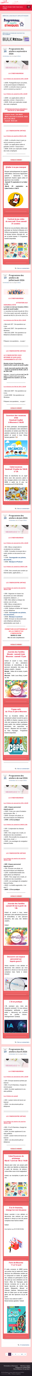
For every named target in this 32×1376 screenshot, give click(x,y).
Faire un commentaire (23, 268)
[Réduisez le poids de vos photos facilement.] (16, 39)
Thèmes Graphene (16, 1374)
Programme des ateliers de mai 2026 (18, 776)
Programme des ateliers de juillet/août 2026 (16, 277)
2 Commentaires (24, 1345)
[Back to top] (28, 1372)
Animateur (6, 56)
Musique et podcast (15, 617)
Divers (19, 56)
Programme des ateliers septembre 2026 (18, 51)
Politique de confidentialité (22, 1367)
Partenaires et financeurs (11, 1366)
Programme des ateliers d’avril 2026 (18, 1050)
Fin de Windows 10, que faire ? (22, 1369)
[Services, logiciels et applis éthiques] (13, 22)
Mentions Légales (25, 1366)
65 (22, 1354)
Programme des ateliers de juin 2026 (18, 516)
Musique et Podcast (15, 562)
